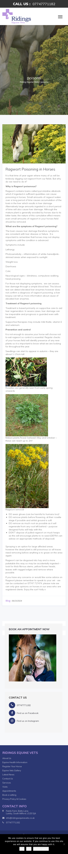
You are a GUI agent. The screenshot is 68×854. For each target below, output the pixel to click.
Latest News (8, 774)
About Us (6, 758)
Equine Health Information (14, 762)
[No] (64, 844)
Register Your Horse (12, 766)
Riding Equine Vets (29, 82)
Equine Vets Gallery (11, 770)
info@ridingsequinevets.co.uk (20, 818)
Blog (8, 600)
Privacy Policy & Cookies (14, 799)
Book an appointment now (29, 629)
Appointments (9, 791)
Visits (5, 787)
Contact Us (7, 778)
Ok (22, 849)
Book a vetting (9, 795)
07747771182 (44, 4)
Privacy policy (41, 849)
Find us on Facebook (27, 713)
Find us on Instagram (28, 721)
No (28, 849)
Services (6, 782)
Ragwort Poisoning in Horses (30, 169)
